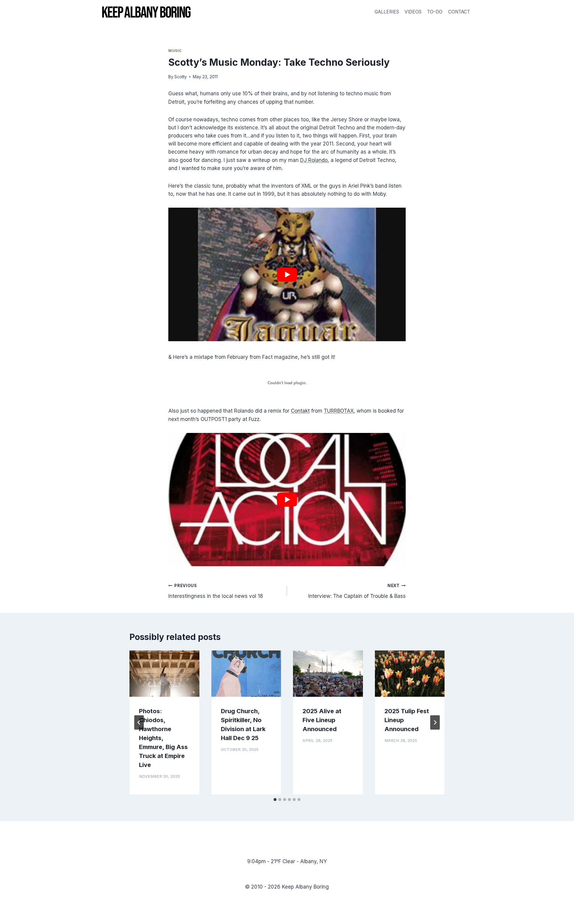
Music (175, 50)
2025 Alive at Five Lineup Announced (322, 719)
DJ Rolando (314, 160)
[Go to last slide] (139, 722)
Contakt (300, 411)
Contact (459, 12)
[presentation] (164, 673)
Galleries (387, 12)
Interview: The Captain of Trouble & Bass (357, 591)
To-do (434, 12)
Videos (413, 12)
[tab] (275, 799)
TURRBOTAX (339, 411)
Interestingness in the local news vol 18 (215, 591)
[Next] (435, 722)
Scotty (180, 76)
